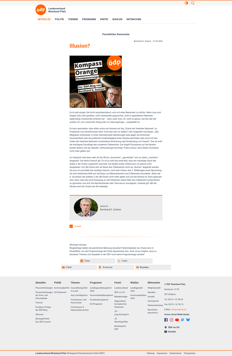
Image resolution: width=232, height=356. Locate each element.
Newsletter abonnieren (153, 311)
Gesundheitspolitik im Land (79, 289)
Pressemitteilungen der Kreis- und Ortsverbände (44, 295)
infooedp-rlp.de (178, 309)
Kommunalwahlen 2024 (138, 297)
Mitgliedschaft (154, 288)
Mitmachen (134, 19)
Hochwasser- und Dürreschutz (78, 301)
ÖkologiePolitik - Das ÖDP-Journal (43, 320)
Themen (73, 19)
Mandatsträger (120, 296)
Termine (39, 302)
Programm (89, 19)
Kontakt (151, 296)
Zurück (78, 226)
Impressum (162, 353)
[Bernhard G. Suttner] (86, 216)
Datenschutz (176, 353)
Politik (59, 19)
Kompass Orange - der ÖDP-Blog (43, 308)
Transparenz (189, 353)
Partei (104, 19)
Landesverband (121, 288)
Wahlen (117, 19)
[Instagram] (171, 320)
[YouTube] (177, 320)
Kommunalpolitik (61, 288)
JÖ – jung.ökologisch (121, 313)
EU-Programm (96, 304)
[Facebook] (166, 320)
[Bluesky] (188, 319)
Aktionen (39, 314)
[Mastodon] (182, 320)
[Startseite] (40, 9)
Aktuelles (44, 19)
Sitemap (151, 353)
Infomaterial (153, 301)
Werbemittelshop (155, 305)
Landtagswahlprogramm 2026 (101, 289)
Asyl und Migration (79, 295)
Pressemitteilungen (44, 288)
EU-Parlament (60, 292)
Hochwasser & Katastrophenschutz (80, 308)
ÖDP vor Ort (119, 292)
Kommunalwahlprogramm (101, 295)
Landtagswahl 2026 (136, 289)
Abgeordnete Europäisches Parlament (120, 304)
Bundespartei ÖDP (120, 327)
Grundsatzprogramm (99, 299)
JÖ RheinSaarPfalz (121, 320)
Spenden (151, 292)
